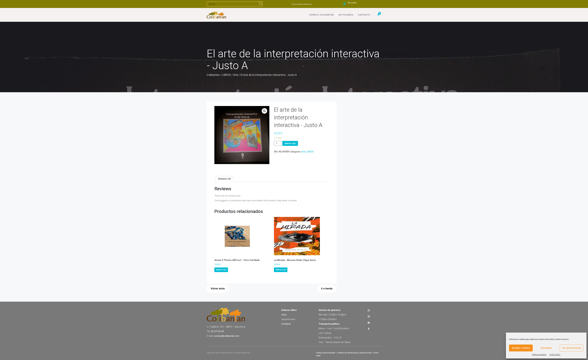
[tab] (224, 179)
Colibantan (213, 74)
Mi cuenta (352, 3)
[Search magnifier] (260, 4)
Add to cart (290, 143)
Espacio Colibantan (321, 15)
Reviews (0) (224, 178)
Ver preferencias (571, 348)
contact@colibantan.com (226, 336)
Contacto (364, 15)
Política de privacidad (325, 353)
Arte (235, 74)
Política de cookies (539, 355)
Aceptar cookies (521, 348)
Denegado (546, 348)
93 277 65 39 (217, 331)
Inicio (284, 314)
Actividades (346, 15)
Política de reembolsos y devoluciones (354, 353)
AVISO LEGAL (554, 355)
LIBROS (226, 74)
